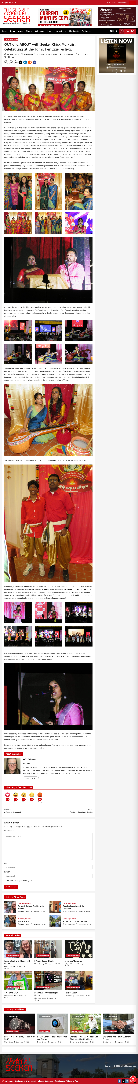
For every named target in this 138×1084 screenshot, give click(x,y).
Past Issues (60, 1081)
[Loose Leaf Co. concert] (79, 949)
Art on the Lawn (11, 993)
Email (7, 872)
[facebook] (119, 1081)
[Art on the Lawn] (18, 980)
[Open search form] (116, 31)
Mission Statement (45, 1081)
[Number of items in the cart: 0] (132, 3)
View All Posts (30, 778)
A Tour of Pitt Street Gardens (55, 921)
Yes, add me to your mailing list (19, 880)
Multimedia (74, 31)
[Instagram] (127, 1081)
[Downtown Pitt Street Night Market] (48, 980)
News (12, 31)
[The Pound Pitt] (79, 980)
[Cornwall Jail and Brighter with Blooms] (18, 949)
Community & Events (11, 39)
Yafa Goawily (40, 964)
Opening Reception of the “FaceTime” (55, 907)
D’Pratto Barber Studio (44, 961)
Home (4, 31)
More (28, 31)
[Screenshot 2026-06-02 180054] (117, 17)
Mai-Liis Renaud (13, 54)
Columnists (39, 31)
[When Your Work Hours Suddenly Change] (118, 1024)
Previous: (13, 810)
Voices (20, 31)
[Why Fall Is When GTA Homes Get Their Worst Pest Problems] (85, 1024)
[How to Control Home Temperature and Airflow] (52, 1024)
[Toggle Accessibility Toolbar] (133, 1079)
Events (50, 31)
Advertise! (60, 31)
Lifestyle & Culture (12, 1031)
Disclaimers (20, 1081)
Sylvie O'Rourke (71, 964)
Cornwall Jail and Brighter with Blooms (10, 907)
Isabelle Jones (109, 1042)
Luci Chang (9, 1042)
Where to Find (72, 1081)
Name (7, 863)
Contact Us (86, 31)
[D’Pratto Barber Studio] (48, 949)
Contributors (7, 1081)
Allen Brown (42, 1042)
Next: (81, 810)
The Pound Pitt (71, 993)
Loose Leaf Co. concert (74, 961)
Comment (9, 831)
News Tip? (130, 31)
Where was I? (10, 921)
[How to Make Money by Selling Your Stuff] (19, 1024)
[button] (112, 31)
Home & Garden (44, 1031)
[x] (123, 1081)
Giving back (31, 1081)
